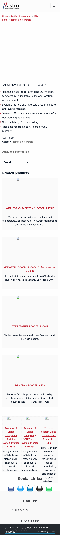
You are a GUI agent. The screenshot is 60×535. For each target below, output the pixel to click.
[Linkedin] (30, 489)
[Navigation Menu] (54, 5)
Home (5, 16)
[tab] (15, 151)
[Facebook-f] (11, 489)
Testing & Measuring (21, 16)
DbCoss (52, 531)
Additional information (15, 151)
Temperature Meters (21, 20)
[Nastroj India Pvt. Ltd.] (11, 5)
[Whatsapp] (49, 489)
